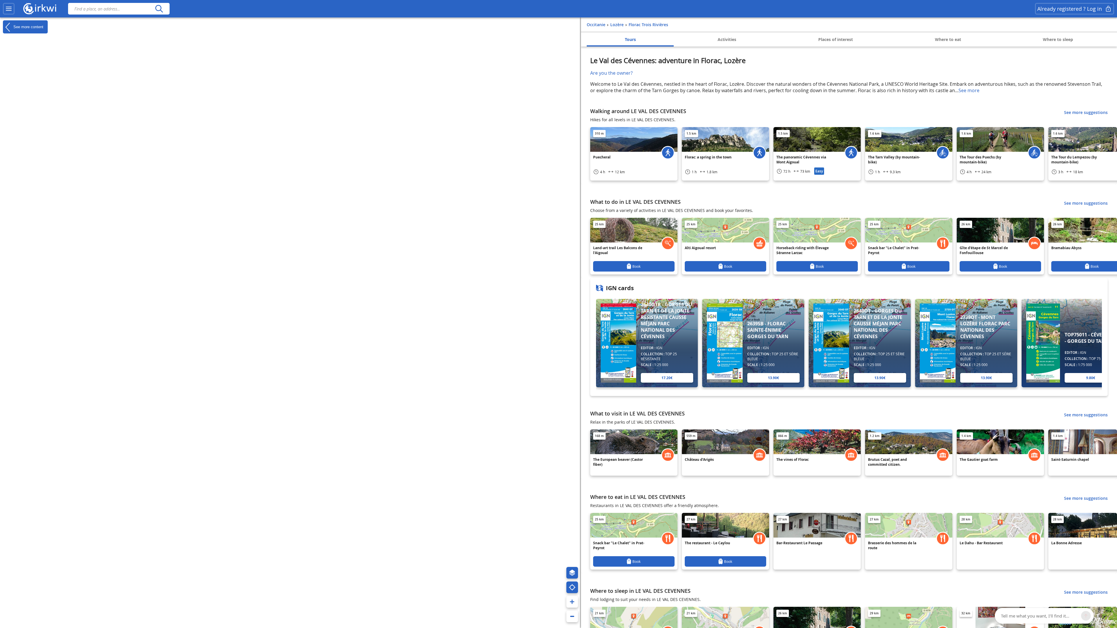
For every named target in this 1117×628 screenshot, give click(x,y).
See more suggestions (1086, 112)
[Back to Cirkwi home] (39, 9)
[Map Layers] (572, 573)
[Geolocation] (572, 587)
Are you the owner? (611, 73)
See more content (27, 26)
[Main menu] (9, 9)
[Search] (159, 8)
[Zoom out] (572, 616)
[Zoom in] (572, 602)
